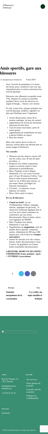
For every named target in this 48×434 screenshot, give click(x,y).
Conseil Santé (6, 61)
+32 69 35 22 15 (9, 393)
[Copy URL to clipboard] (39, 273)
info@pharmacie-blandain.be (9, 387)
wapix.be (33, 430)
